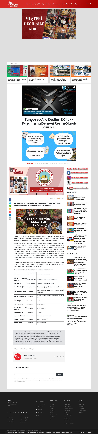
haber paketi (53, 430)
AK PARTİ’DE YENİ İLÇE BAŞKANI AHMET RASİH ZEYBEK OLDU (80, 292)
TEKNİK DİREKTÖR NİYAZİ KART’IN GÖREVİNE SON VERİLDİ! (80, 278)
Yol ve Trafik (68, 406)
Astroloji (81, 413)
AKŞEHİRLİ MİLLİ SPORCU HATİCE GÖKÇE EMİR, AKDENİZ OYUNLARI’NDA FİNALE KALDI (80, 211)
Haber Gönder (24, 422)
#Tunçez (31, 349)
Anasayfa (10, 63)
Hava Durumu (68, 404)
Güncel (28, 4)
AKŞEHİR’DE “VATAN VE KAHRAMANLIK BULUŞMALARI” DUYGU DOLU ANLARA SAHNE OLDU (80, 320)
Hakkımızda (10, 418)
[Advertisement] (49, 50)
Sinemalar (67, 417)
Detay (82, 432)
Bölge (71, 4)
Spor (49, 4)
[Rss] (22, 412)
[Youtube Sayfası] (16, 412)
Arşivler (40, 409)
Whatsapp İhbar (25, 420)
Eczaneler (67, 410)
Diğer (76, 4)
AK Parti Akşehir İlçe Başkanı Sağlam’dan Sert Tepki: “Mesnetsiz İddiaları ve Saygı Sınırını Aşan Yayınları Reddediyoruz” (80, 262)
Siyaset (44, 4)
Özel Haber (65, 4)
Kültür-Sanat (56, 4)
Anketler (81, 406)
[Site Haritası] (24, 412)
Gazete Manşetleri (69, 423)
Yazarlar (40, 407)
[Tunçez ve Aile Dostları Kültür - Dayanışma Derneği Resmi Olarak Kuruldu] (36, 181)
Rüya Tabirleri (82, 410)
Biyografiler (82, 408)
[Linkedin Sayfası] (19, 412)
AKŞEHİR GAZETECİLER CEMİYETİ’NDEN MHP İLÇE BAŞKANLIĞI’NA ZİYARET (80, 308)
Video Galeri (41, 404)
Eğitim (39, 4)
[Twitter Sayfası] (11, 412)
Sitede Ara (81, 404)
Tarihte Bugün (68, 415)
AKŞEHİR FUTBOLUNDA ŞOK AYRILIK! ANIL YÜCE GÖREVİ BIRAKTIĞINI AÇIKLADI (80, 271)
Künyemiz (40, 412)
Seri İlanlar (67, 419)
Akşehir (16, 236)
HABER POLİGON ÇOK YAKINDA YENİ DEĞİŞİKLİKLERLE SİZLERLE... (80, 285)
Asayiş (33, 4)
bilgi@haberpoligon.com (30, 358)
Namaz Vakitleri (69, 408)
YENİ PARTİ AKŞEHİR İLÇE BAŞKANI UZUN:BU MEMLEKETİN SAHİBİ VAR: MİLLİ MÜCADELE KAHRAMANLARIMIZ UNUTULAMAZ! (80, 239)
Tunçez (49, 236)
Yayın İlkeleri (11, 420)
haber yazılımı (46, 430)
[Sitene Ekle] (27, 412)
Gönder (59, 374)
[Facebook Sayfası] (8, 412)
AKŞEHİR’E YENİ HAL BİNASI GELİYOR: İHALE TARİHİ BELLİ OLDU (80, 197)
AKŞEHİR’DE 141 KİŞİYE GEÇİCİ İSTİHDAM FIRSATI (80, 248)
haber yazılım (67, 430)
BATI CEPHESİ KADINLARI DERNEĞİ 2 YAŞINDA (80, 203)
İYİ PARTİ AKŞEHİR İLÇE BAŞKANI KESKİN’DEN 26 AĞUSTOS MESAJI (80, 230)
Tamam (89, 432)
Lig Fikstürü (67, 413)
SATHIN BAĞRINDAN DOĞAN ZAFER (79, 218)
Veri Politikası (11, 422)
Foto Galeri (41, 401)
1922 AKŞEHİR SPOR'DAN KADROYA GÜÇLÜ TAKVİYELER (80, 299)
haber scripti (60, 430)
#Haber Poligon (24, 349)
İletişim (40, 415)
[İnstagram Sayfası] (14, 412)
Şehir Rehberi (68, 421)
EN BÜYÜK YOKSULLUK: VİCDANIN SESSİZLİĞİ (80, 224)
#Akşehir (16, 349)
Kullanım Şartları (25, 418)
